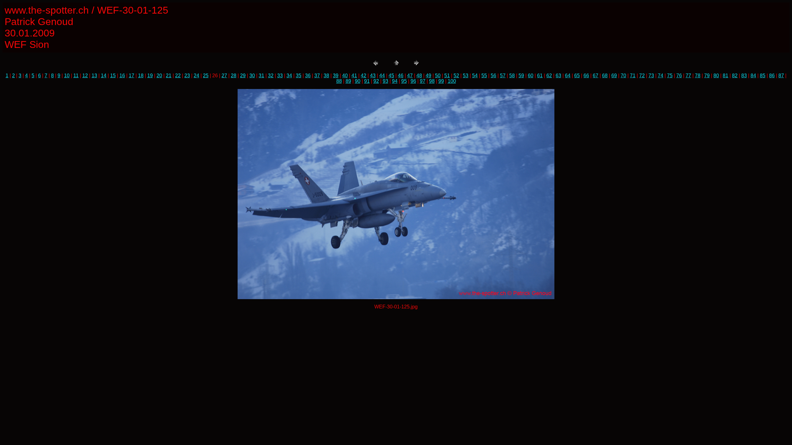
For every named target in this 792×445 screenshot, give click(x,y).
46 (400, 75)
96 (413, 81)
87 (781, 75)
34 (289, 75)
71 (632, 75)
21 (168, 75)
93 (385, 81)
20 (159, 75)
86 (772, 75)
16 (122, 75)
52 (456, 75)
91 (367, 81)
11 (76, 75)
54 (475, 75)
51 (447, 75)
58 (512, 75)
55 (484, 75)
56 (493, 75)
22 (178, 75)
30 (252, 75)
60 (530, 75)
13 (94, 75)
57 (503, 75)
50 (438, 75)
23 (187, 75)
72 (642, 75)
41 (354, 75)
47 (410, 75)
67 (595, 75)
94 (395, 81)
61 (540, 75)
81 (725, 75)
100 (452, 81)
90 (357, 81)
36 (308, 75)
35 (298, 75)
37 (317, 75)
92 (376, 81)
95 (404, 81)
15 (113, 75)
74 (660, 75)
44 (382, 75)
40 (345, 75)
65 (577, 75)
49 (428, 75)
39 (335, 75)
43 (373, 75)
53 (465, 75)
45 (391, 75)
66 (586, 75)
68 (605, 75)
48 (419, 75)
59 (521, 75)
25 (206, 75)
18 (141, 75)
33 (280, 75)
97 (422, 81)
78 (697, 75)
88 (339, 81)
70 (623, 75)
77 (688, 75)
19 (150, 75)
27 (224, 75)
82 (735, 75)
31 (261, 75)
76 (679, 75)
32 (270, 75)
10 (67, 75)
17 (131, 75)
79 (707, 75)
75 (670, 75)
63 (558, 75)
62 (549, 75)
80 (716, 75)
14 (103, 75)
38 (326, 75)
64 (567, 75)
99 (441, 81)
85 (762, 75)
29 (243, 75)
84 (753, 75)
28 (233, 75)
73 (651, 75)
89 (348, 81)
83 (744, 75)
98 (432, 81)
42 (363, 75)
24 (196, 75)
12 (85, 75)
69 (614, 75)
